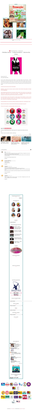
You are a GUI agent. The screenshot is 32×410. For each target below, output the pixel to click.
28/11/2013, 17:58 (8, 152)
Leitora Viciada (13, 356)
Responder (6, 158)
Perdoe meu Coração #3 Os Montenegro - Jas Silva (17, 353)
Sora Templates (12, 408)
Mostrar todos (20, 363)
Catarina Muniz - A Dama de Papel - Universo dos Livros (5, 143)
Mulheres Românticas (8, 160)
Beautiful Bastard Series (7, 130)
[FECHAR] (25, 5)
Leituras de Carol (20, 130)
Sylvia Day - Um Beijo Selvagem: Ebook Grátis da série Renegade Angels (17, 227)
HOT (16, 130)
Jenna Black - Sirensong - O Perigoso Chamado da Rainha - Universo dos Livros (15, 143)
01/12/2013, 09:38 (13, 160)
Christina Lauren (13, 130)
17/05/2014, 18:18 (10, 166)
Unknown (6, 166)
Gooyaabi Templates (22, 408)
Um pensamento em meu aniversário (17, 357)
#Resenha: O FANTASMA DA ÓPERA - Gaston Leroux (15, 362)
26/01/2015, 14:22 (10, 175)
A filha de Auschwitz (16, 348)
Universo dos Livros (25, 130)
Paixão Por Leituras (14, 352)
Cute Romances (13, 343)
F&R (5, 152)
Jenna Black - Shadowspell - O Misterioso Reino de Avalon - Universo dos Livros (25, 143)
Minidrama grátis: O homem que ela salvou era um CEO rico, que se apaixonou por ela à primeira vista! (17, 345)
